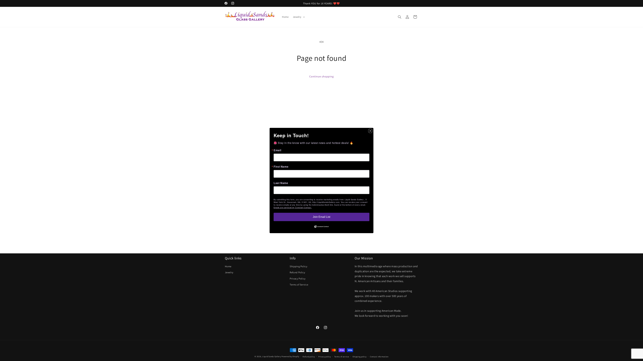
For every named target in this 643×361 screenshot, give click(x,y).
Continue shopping (321, 76)
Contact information (379, 356)
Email (277, 150)
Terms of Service (299, 284)
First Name (281, 166)
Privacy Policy (298, 278)
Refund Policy (297, 272)
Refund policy (309, 356)
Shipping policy (359, 356)
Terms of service (341, 356)
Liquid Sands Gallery (271, 356)
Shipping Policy (298, 266)
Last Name (281, 183)
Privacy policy (324, 356)
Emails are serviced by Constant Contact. (293, 207)
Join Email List (321, 216)
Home (228, 266)
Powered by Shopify (290, 356)
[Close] (370, 131)
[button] (298, 17)
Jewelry (229, 272)
